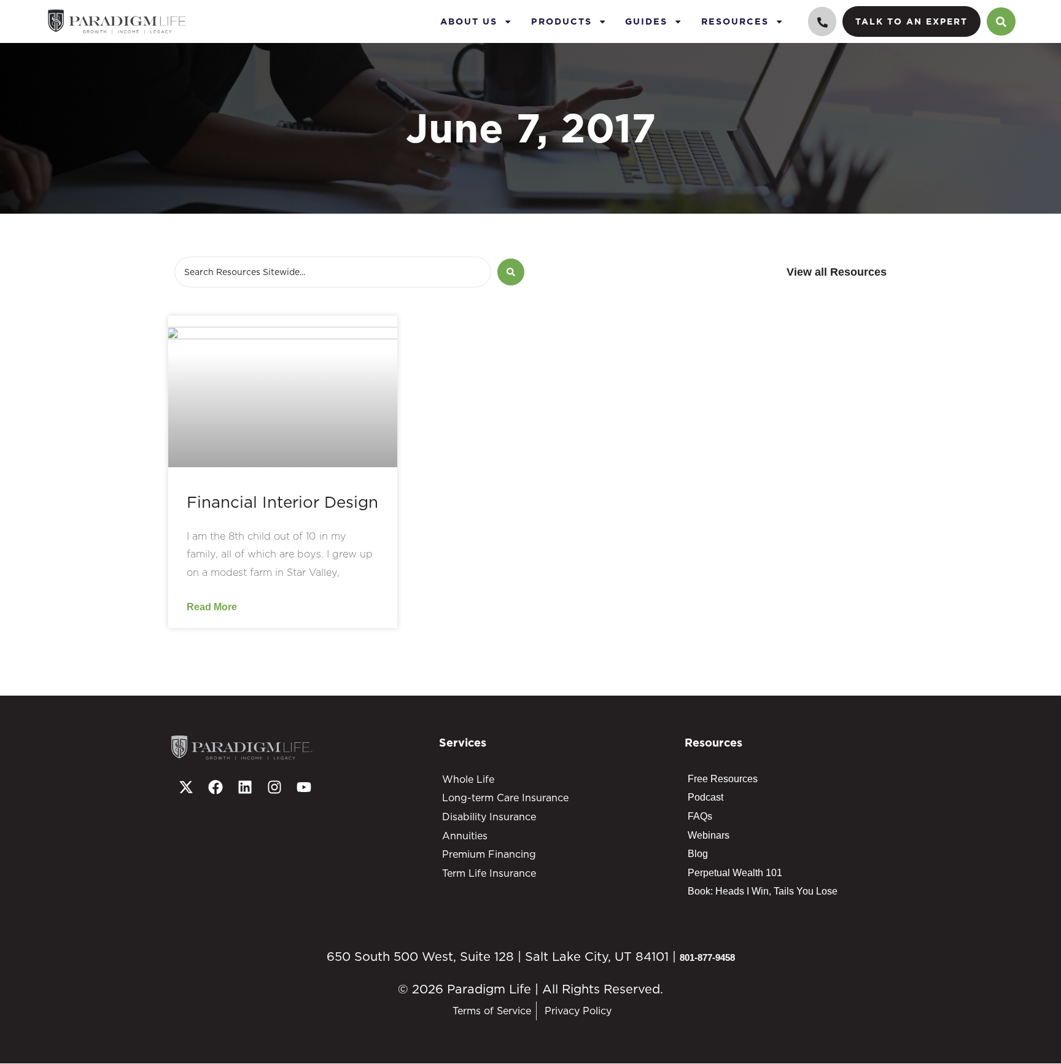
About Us (468, 21)
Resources (735, 21)
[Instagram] (274, 787)
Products (561, 21)
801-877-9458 (707, 957)
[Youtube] (304, 787)
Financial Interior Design (282, 501)
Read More (212, 606)
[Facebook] (215, 787)
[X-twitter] (186, 787)
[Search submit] (510, 271)
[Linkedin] (245, 787)
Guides (646, 21)
